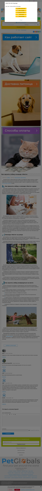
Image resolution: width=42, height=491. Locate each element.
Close (21, 20)
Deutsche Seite (21, 12)
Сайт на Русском (21, 8)
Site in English (21, 10)
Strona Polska (21, 16)
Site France (21, 14)
